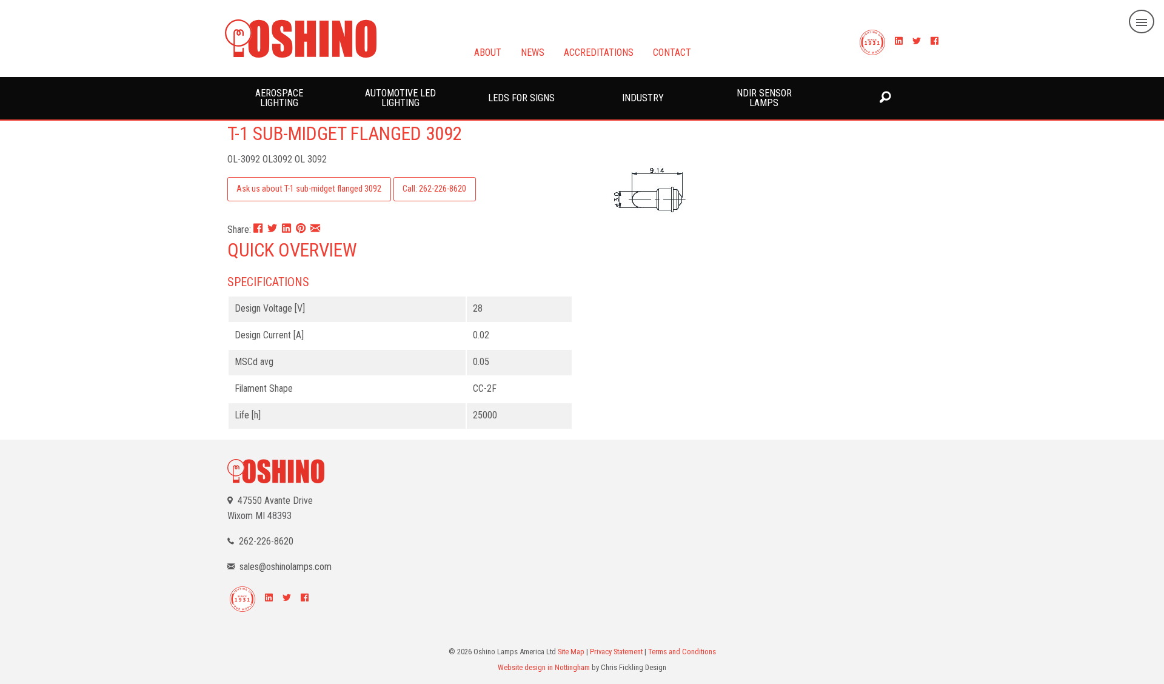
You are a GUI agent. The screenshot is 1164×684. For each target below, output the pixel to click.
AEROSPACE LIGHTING (279, 98)
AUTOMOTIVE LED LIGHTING (400, 98)
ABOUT (487, 52)
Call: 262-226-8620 (434, 189)
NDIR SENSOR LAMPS (764, 98)
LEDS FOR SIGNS (521, 98)
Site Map (571, 651)
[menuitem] (278, 98)
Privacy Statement (616, 651)
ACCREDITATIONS (599, 52)
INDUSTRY (643, 98)
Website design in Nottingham (544, 667)
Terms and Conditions (682, 651)
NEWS (532, 52)
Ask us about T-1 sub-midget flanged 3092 (308, 189)
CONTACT (672, 52)
